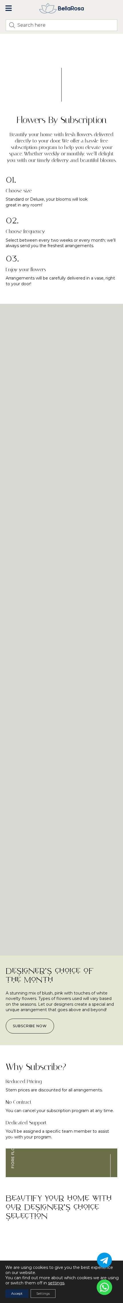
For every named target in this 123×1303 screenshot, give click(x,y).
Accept (17, 1293)
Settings (43, 1293)
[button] (9, 8)
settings (56, 1283)
